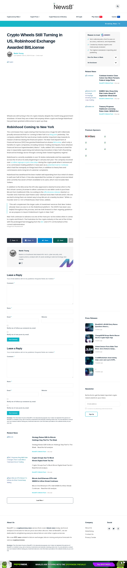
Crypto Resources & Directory (58, 17)
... (95, 369)
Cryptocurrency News (13, 17)
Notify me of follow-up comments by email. (21, 328)
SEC (42, 222)
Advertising (89, 531)
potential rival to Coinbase (57, 165)
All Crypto (79, 17)
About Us (88, 528)
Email (9, 317)
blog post (53, 134)
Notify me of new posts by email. (18, 334)
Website (44, 317)
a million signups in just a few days (24, 162)
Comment (11, 283)
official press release (52, 192)
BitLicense (57, 142)
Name (9, 308)
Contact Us (89, 534)
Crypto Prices (34, 17)
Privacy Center (90, 537)
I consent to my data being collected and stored (99, 408)
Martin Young (19, 53)
